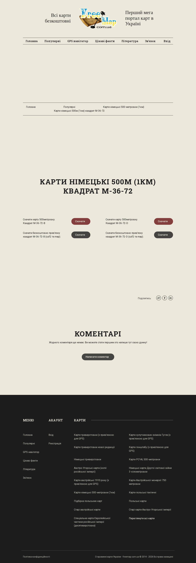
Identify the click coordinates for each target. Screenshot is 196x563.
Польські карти (137, 501)
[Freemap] (98, 18)
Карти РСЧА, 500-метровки (144, 459)
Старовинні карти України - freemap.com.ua (117, 556)
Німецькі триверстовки (87, 459)
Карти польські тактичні (142, 492)
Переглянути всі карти (142, 518)
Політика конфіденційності (36, 556)
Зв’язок (150, 41)
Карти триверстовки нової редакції (94, 447)
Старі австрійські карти (87, 509)
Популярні (52, 41)
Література (129, 41)
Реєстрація (55, 443)
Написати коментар (97, 356)
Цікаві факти (105, 41)
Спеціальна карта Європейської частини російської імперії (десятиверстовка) (92, 522)
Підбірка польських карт (88, 501)
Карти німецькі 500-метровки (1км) (123, 106)
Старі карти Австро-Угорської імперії (150, 509)
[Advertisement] (98, 75)
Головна (32, 41)
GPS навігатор (77, 41)
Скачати (80, 221)
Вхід (167, 41)
